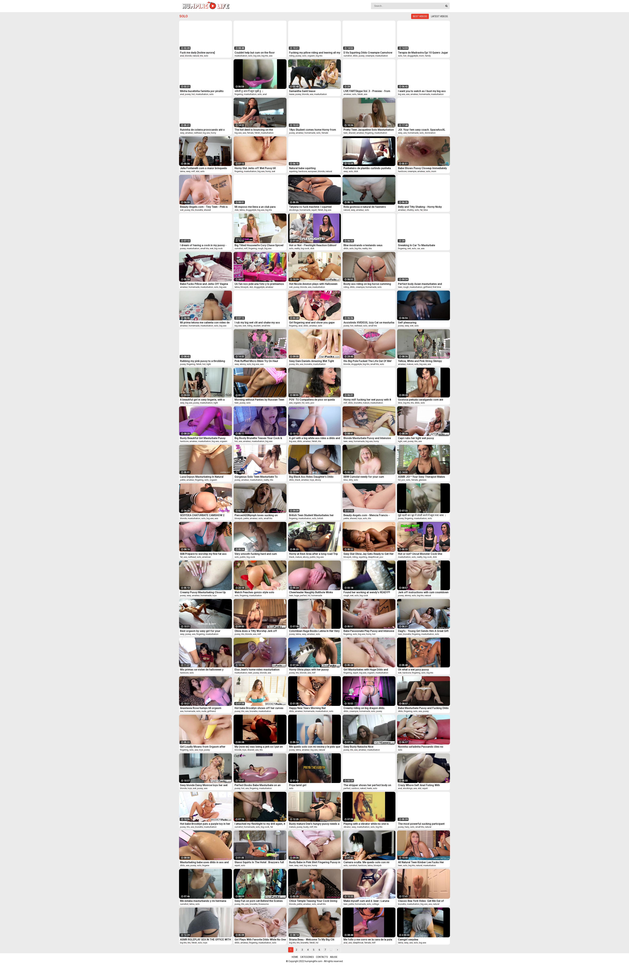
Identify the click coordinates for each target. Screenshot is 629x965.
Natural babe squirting (302, 168)
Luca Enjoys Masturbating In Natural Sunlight (201, 476)
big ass (256, 56)
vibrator (347, 827)
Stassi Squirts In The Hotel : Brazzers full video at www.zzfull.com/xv (259, 862)
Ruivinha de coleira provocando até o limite (202, 129)
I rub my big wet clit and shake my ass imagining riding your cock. (257, 322)
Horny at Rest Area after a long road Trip (313, 553)
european (312, 171)
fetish (360, 94)
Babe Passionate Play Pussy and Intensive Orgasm (368, 631)
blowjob (244, 287)
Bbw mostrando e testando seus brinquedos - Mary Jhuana (362, 245)
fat (421, 210)
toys (312, 480)
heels (369, 788)
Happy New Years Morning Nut (307, 708)
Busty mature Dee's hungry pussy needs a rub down (314, 823)
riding (292, 56)
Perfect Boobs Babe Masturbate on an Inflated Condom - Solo (258, 785)
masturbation (241, 56)
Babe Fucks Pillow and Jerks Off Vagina (204, 283)
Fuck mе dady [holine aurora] (197, 52)
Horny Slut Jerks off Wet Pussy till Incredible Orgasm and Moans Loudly (257, 168)
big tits (264, 56)
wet (273, 171)
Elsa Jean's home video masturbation (257, 669)
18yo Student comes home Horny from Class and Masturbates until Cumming (312, 129)
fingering (239, 94)
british (320, 518)
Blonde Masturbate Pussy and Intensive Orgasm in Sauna (367, 438)
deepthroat (373, 557)
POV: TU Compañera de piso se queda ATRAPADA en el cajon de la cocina (312, 399)
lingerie (205, 865)
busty (306, 827)
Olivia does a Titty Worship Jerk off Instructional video (256, 631)
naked (363, 788)
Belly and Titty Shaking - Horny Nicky (420, 206)
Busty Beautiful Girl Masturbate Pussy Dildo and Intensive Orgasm (202, 438)
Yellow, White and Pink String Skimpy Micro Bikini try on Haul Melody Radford (422, 361)
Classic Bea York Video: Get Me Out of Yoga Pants (421, 900)
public (243, 557)
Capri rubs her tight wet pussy (416, 438)
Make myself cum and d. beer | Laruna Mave (366, 900)
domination (430, 133)
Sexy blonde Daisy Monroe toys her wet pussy (204, 785)
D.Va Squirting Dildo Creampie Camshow (367, 52)
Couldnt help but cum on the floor (255, 52)
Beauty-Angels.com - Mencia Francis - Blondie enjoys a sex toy (366, 515)
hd (303, 403)
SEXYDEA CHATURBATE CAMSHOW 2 (202, 515)
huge (296, 595)
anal (182, 56)
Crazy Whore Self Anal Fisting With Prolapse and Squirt (419, 785)
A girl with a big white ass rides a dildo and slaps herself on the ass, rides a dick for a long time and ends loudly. (314, 438)
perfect (303, 595)
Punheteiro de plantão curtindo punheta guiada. (367, 168)
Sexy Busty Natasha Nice (358, 746)
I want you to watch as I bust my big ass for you (422, 91)
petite (182, 480)
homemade (424, 94)
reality (297, 248)
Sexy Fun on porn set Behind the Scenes (259, 900)
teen (345, 133)
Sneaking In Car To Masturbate (416, 245)
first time (437, 287)
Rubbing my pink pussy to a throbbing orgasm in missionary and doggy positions (202, 361)
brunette (199, 210)
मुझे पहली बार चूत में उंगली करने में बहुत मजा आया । (422, 515)
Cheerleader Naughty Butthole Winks (311, 592)
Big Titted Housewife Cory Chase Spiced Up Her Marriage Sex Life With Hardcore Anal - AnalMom (259, 245)
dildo (355, 56)
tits (201, 56)
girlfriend (427, 287)
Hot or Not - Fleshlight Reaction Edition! (312, 245)
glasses (422, 480)
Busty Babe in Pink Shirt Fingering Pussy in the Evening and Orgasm (314, 862)
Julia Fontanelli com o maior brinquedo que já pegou (203, 168)
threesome (263, 904)
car (418, 248)
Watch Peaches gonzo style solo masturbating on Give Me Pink (254, 592)
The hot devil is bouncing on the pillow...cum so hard (254, 129)
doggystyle (412, 56)
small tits (204, 248)
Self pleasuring (407, 322)
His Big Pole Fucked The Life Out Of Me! (367, 361)
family (428, 56)
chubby (410, 210)
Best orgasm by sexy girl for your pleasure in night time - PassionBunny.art (204, 631)
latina (182, 171)
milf (193, 171)
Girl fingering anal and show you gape (311, 322)
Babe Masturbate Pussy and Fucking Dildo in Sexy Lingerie (423, 708)
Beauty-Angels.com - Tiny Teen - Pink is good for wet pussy (204, 206)
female (250, 133)
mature (410, 364)
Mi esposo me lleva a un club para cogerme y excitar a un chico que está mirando (257, 206)
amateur (347, 94)
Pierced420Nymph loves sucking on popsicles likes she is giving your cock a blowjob (259, 515)
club (237, 210)
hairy (407, 827)
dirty (351, 480)
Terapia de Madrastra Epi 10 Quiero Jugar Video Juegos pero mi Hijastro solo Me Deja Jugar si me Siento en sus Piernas (423, 52)
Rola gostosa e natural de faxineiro (364, 206)
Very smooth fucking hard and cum (256, 553)
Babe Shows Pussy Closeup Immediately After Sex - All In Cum (422, 168)
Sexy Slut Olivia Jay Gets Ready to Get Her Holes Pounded (368, 553)
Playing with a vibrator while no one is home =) (366, 823)
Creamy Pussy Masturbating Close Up (203, 592)
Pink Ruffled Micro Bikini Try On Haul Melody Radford (256, 361)
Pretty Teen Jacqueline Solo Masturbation (368, 129)
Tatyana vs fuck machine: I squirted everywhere (310, 206)
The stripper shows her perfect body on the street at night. (367, 785)
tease (291, 94)
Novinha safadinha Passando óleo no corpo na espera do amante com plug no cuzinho (422, 746)
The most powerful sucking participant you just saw (421, 823)
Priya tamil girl (297, 785)
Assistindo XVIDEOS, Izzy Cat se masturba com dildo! (368, 322)
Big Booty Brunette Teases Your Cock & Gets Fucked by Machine (258, 438)
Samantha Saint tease (302, 91)
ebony (318, 480)
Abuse (333, 957)
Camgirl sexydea (408, 939)
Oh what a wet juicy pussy (413, 669)
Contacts (322, 957)
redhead (198, 133)
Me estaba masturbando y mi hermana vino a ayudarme (203, 900)
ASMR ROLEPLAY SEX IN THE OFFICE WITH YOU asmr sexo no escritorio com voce (205, 939)
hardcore (302, 171)
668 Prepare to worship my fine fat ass (203, 553)
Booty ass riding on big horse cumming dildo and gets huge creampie (367, 283)
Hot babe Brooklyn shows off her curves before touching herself (259, 708)
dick (356, 171)
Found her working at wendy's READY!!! (366, 592)
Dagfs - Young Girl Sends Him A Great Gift (423, 631)
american (206, 557)
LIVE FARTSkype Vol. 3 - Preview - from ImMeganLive (366, 91)
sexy (182, 133)
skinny (243, 364)
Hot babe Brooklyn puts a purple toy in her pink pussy (205, 823)
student (257, 325)
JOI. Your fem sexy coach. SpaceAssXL (421, 129)
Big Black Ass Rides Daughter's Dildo (311, 476)
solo (206, 56)
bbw (426, 210)
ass (270, 56)
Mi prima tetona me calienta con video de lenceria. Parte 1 (204, 322)
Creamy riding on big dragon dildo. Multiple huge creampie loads (364, 708)
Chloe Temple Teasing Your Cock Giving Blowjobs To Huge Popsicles (313, 900)
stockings (294, 210)
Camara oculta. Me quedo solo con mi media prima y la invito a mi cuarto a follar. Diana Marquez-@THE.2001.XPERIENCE (368, 862)
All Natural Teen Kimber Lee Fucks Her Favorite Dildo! (421, 862)
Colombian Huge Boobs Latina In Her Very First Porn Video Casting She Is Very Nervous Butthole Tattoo (314, 631)
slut (197, 171)
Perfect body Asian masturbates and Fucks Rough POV (420, 283)
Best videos (420, 16)
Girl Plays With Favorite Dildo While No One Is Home (260, 939)
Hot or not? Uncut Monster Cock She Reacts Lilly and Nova (420, 553)
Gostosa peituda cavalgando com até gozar (420, 399)
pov (312, 403)
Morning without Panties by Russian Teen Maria (259, 399)
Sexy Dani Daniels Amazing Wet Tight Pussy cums (311, 361)
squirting (293, 171)
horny (213, 133)
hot (404, 56)
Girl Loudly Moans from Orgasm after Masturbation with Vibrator (202, 746)
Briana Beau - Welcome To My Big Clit (311, 939)
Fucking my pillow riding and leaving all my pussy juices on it (314, 52)
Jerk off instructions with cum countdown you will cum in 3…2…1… (423, 592)
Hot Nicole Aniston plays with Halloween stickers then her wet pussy (313, 283)
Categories (307, 957)
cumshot (347, 56)
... (331, 949)
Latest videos (439, 16)
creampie (369, 56)
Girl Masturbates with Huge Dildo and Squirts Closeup (365, 669)
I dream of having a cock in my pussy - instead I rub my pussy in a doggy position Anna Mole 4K (205, 245)
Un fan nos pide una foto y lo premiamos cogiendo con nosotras (259, 283)
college (375, 904)
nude (203, 711)
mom (421, 56)
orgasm (311, 56)
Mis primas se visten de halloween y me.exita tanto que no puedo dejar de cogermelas (202, 669)
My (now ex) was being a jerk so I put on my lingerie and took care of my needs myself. (259, 746)
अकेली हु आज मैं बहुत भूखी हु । (249, 91)
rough (260, 248)
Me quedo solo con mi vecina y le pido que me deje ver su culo (314, 746)
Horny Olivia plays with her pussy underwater (309, 669)
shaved (352, 133)
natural (196, 56)
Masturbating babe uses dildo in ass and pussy (204, 862)
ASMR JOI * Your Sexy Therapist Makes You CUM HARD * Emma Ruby (421, 476)
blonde (188, 56)
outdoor (355, 788)
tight (209, 364)
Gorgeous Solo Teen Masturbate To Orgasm (256, 476)
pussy (298, 56)
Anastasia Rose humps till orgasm (200, 708)
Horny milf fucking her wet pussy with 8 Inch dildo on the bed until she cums (367, 399)
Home (295, 957)
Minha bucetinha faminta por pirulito (202, 91)
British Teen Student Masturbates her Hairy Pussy (311, 515)
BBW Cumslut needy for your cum (363, 476)
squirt (314, 210)
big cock (218, 248)
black (297, 480)
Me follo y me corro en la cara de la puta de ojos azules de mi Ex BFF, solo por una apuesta (368, 939)
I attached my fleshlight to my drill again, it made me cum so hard (260, 823)
